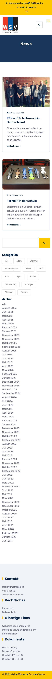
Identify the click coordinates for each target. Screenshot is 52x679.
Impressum (8, 608)
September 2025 (11, 346)
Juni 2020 (7, 517)
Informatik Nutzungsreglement (19, 629)
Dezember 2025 (10, 335)
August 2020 (9, 513)
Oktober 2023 (9, 436)
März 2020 (8, 529)
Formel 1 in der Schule (22, 201)
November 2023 (10, 432)
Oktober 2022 (9, 467)
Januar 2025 (9, 378)
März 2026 (8, 323)
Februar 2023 (9, 459)
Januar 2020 (9, 537)
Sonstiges (29, 285)
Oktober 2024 (9, 389)
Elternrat (33, 261)
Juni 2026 (7, 312)
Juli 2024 (7, 401)
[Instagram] (26, 11)
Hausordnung (9, 647)
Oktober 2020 (9, 509)
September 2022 (11, 471)
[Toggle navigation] (48, 21)
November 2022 (10, 463)
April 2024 (7, 412)
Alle (6, 261)
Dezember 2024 (10, 381)
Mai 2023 (7, 455)
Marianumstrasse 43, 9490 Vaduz (25, 3)
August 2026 (9, 308)
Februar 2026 (9, 327)
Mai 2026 (7, 316)
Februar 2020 (10, 533)
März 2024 (8, 416)
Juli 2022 (7, 475)
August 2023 (9, 444)
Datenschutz (9, 612)
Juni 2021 (7, 490)
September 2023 (11, 440)
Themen (8, 292)
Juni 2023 (7, 451)
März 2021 (7, 498)
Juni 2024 (7, 405)
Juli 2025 (7, 354)
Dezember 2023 (10, 428)
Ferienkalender (10, 633)
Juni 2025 (7, 358)
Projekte (24, 292)
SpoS (19, 277)
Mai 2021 (7, 494)
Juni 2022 (7, 478)
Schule (33, 277)
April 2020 (7, 525)
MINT (28, 269)
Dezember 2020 (10, 502)
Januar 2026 (9, 331)
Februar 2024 (9, 420)
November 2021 (10, 486)
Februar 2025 (9, 374)
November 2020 (10, 506)
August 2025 (9, 350)
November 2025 (10, 339)
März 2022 (8, 482)
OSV (41, 269)
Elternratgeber (11, 269)
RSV (7, 277)
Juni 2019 (7, 540)
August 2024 (9, 397)
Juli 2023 (7, 447)
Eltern (19, 261)
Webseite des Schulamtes (16, 626)
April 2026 (7, 319)
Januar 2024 (9, 424)
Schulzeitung (10, 285)
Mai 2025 (7, 362)
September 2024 (11, 393)
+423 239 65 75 (27, 7)
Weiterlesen (13, 146)
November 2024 (10, 385)
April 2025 (7, 366)
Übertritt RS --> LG (12, 655)
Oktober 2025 (9, 343)
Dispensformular (11, 651)
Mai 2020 (7, 521)
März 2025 (8, 370)
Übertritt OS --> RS (12, 659)
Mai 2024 (7, 409)
